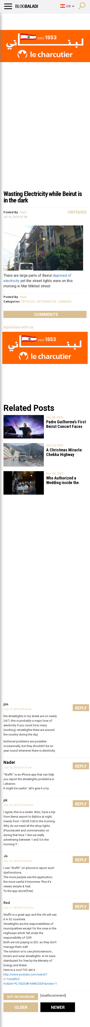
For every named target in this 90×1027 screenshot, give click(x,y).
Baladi (63, 19)
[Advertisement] (45, 140)
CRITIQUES (28, 301)
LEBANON (64, 301)
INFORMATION (46, 301)
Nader (9, 762)
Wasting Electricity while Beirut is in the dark (42, 197)
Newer (58, 1007)
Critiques (77, 212)
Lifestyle (10, 19)
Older (21, 1007)
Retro (46, 19)
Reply (81, 708)
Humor (30, 19)
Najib (23, 212)
